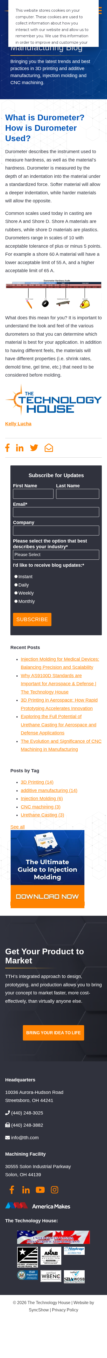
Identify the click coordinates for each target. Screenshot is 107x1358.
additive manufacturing (49, 790)
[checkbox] (56, 589)
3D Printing (37, 782)
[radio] (56, 577)
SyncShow (39, 1310)
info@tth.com (25, 1137)
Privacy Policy (65, 1310)
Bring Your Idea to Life (53, 1033)
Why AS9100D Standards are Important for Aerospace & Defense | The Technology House (58, 684)
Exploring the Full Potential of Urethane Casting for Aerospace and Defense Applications (58, 725)
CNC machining (41, 806)
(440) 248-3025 (27, 1113)
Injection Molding (42, 798)
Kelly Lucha (18, 423)
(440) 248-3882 (27, 1125)
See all (17, 827)
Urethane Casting (42, 815)
